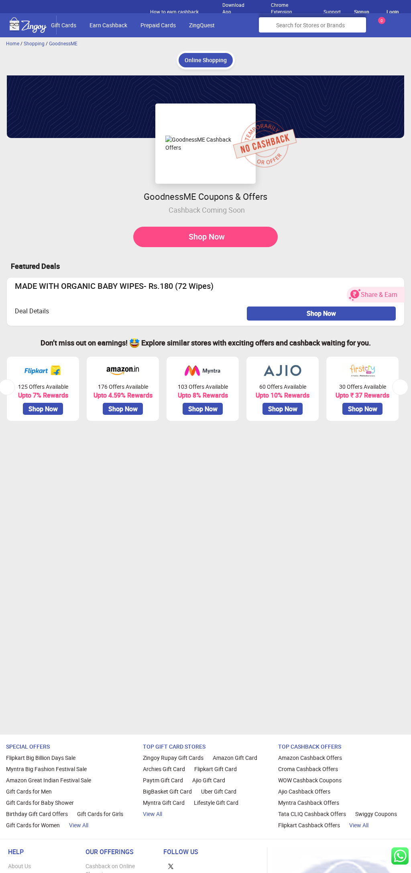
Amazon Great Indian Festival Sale (48, 780)
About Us (19, 866)
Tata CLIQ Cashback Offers (312, 814)
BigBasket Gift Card (167, 791)
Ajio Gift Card (208, 780)
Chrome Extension (281, 6)
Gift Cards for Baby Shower (40, 802)
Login (393, 11)
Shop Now (207, 236)
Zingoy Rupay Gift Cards (173, 757)
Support (332, 11)
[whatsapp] (400, 856)
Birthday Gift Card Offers (37, 814)
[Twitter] (170, 866)
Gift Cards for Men (29, 791)
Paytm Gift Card (163, 780)
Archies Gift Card (164, 769)
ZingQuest (202, 25)
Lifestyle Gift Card (216, 802)
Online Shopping (206, 60)
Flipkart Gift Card (215, 769)
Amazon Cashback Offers (310, 757)
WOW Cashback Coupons (310, 780)
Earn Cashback (108, 25)
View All (78, 825)
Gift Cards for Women (33, 825)
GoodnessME (63, 43)
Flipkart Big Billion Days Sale (40, 757)
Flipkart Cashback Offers (309, 825)
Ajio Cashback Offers (304, 791)
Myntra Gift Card (164, 802)
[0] (380, 28)
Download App (233, 6)
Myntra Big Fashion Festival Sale (46, 769)
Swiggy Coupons (376, 814)
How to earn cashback (175, 11)
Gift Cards (63, 25)
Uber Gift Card (218, 791)
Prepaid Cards (158, 25)
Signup (361, 11)
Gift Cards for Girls (100, 814)
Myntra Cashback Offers (308, 802)
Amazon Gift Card (235, 757)
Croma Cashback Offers (308, 769)
